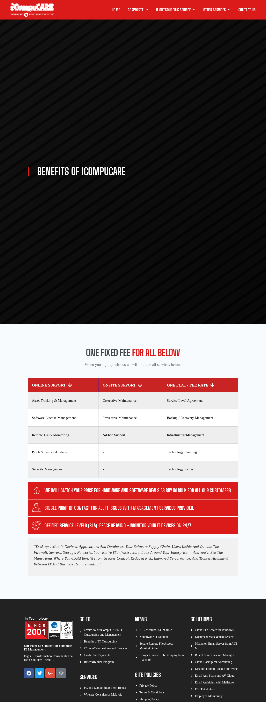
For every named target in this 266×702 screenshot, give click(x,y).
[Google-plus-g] (50, 673)
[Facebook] (29, 673)
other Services (214, 9)
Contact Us (247, 9)
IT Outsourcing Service (173, 9)
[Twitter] (39, 673)
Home (116, 9)
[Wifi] (61, 673)
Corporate (136, 9)
